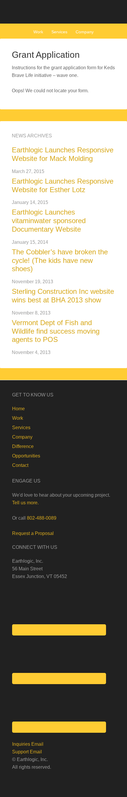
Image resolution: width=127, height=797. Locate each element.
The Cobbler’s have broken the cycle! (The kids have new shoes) (60, 260)
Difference (23, 446)
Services (21, 427)
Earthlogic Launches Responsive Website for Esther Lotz (62, 185)
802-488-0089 (41, 518)
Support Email (27, 751)
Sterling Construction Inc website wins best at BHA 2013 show (63, 295)
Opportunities (26, 455)
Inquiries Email (27, 744)
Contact (20, 465)
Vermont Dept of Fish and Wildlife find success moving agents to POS (56, 331)
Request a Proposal (33, 533)
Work (17, 418)
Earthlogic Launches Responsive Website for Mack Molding (62, 154)
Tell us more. (25, 502)
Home (18, 408)
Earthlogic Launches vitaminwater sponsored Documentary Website (49, 220)
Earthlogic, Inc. (63, 12)
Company (22, 436)
